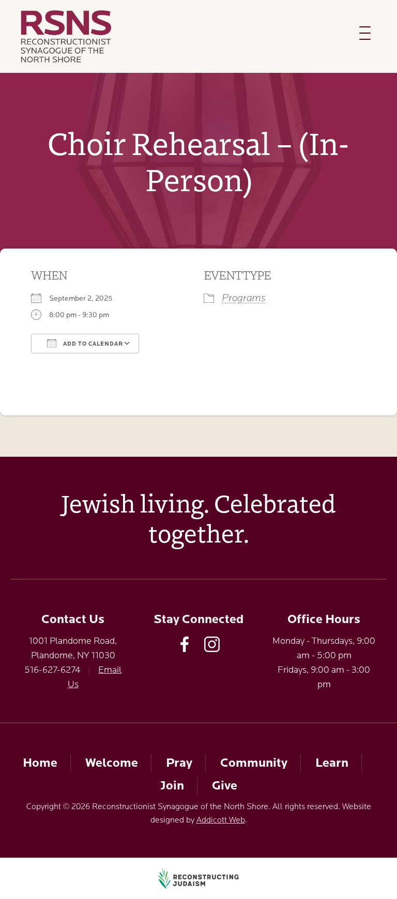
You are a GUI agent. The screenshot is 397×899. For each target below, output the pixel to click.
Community (253, 762)
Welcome (111, 762)
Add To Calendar (92, 343)
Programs (244, 298)
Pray (179, 762)
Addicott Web (220, 820)
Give (224, 785)
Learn (331, 762)
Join (172, 785)
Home (40, 762)
